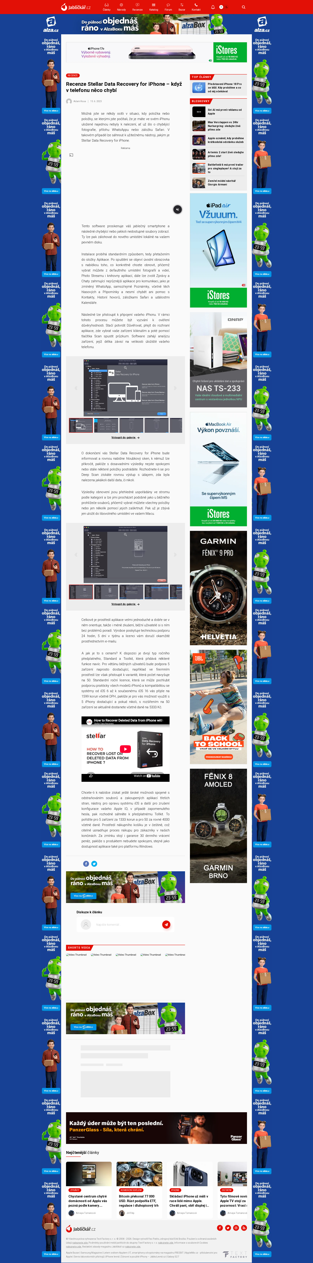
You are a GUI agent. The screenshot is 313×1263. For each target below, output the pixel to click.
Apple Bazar (72, 1252)
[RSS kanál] (244, 1228)
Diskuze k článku (89, 912)
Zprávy (74, 1190)
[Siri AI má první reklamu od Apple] (198, 112)
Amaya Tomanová (85, 1213)
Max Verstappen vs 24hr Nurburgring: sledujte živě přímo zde (224, 126)
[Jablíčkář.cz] (75, 7)
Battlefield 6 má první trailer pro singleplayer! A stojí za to (225, 168)
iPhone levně (112, 1256)
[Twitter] (228, 1228)
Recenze (73, 75)
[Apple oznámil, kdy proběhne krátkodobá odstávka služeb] (198, 140)
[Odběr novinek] (213, 7)
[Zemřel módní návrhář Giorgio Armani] (198, 183)
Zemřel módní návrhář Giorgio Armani (222, 182)
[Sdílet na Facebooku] (85, 863)
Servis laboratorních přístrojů (89, 1256)
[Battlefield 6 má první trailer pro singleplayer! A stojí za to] (198, 168)
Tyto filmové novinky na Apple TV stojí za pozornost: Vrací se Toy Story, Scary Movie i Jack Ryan (239, 1201)
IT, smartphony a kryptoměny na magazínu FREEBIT (156, 1252)
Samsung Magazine (91, 1252)
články (82, 1152)
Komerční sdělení (131, 1190)
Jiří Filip (130, 1213)
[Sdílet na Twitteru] (93, 863)
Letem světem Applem (116, 1252)
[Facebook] (220, 1228)
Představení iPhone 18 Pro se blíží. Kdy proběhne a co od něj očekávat (225, 87)
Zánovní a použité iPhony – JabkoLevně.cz (143, 1256)
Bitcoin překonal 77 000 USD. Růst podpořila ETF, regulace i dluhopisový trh (138, 1200)
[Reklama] (51, 24)
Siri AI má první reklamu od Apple (225, 111)
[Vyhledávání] (244, 7)
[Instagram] (236, 1228)
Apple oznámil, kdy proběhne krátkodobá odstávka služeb (226, 140)
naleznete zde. (80, 1242)
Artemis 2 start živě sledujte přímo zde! (226, 154)
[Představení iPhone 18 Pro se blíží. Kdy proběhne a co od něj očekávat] (198, 87)
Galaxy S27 (173, 1256)
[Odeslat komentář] (166, 924)
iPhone (175, 1190)
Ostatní (226, 1190)
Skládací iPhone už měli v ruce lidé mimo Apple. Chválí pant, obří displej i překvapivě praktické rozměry (189, 1201)
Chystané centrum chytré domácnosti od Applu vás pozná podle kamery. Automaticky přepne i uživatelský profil (87, 1201)
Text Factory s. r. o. (106, 1239)
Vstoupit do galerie (124, 437)
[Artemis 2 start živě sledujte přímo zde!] (198, 154)
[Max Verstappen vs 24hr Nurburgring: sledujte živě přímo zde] (198, 126)
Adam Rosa (79, 101)
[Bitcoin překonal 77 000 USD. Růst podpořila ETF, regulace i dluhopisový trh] (139, 1174)
